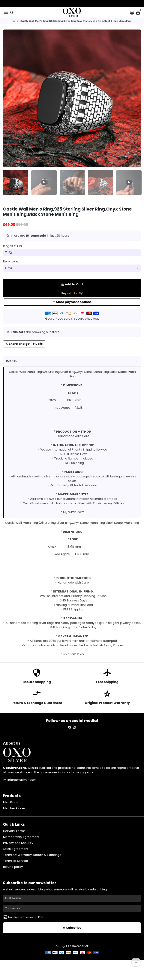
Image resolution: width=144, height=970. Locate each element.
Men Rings (10, 802)
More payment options (74, 302)
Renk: (11, 261)
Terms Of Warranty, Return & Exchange (32, 855)
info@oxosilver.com (19, 780)
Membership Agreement (21, 837)
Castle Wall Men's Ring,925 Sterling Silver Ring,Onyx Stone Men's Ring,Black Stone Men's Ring (75, 21)
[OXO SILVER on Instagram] (74, 727)
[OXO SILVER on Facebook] (69, 727)
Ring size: (12, 246)
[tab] (72, 361)
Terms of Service (15, 861)
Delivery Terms (14, 831)
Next (137, 98)
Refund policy (13, 867)
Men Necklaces (14, 808)
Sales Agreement (15, 849)
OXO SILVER (82, 946)
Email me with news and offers (25, 917)
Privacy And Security (18, 843)
